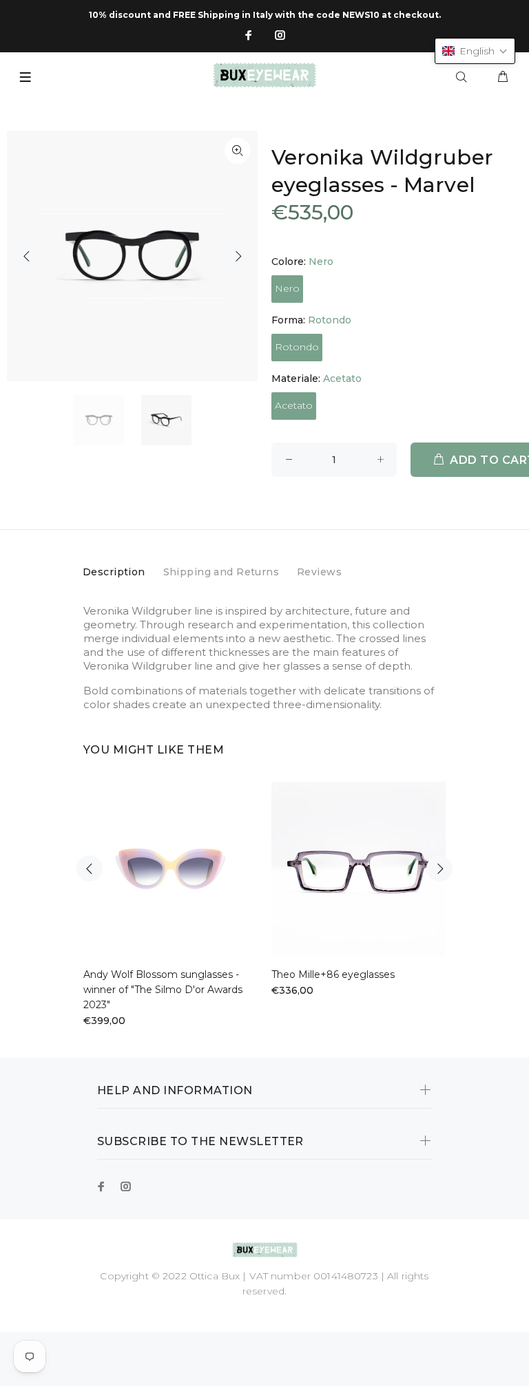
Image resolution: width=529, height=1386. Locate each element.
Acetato (294, 405)
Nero (287, 288)
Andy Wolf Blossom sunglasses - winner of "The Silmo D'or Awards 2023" (162, 989)
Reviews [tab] (319, 572)
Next (238, 256)
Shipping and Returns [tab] (221, 572)
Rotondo (297, 347)
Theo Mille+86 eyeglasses (333, 974)
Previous (27, 256)
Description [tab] (114, 572)
